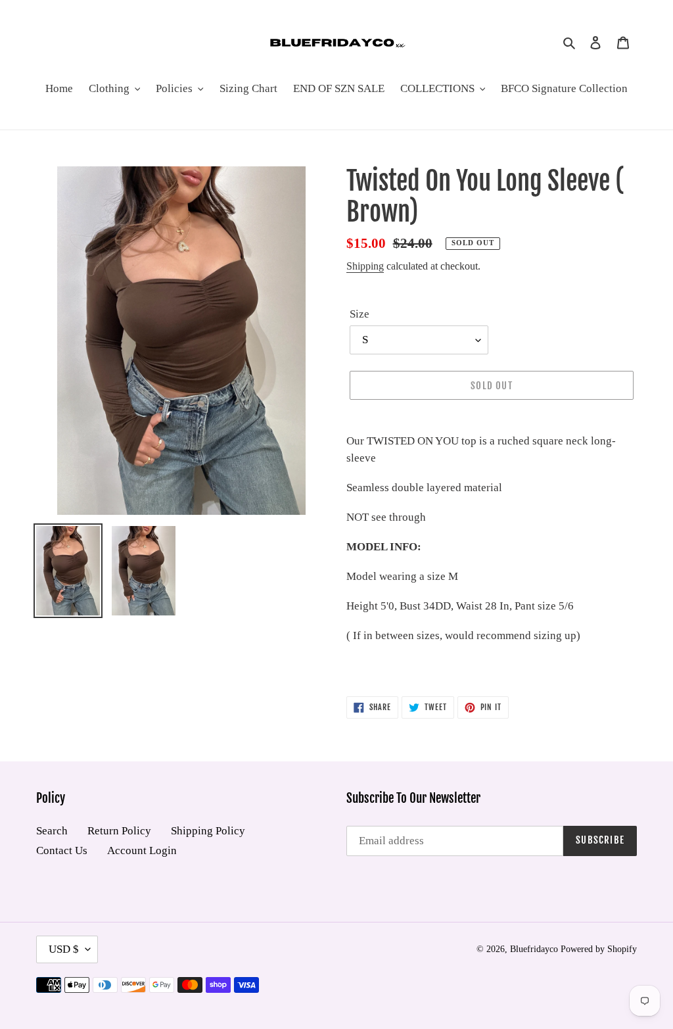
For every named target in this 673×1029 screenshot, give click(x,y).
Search (52, 831)
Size (359, 314)
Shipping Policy (208, 831)
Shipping (365, 266)
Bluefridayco (534, 949)
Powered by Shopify (599, 949)
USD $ (64, 949)
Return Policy (119, 831)
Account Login (142, 850)
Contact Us (61, 850)
